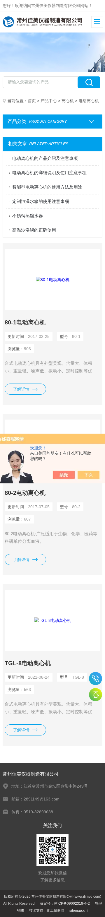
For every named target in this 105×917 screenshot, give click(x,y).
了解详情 (21, 389)
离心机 (68, 100)
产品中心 (49, 100)
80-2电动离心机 (25, 493)
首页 (32, 100)
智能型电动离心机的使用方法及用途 (47, 186)
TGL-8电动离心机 (28, 663)
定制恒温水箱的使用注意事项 (40, 201)
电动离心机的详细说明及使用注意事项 (49, 172)
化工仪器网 (55, 911)
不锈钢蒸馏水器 (27, 215)
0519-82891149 (95, 678)
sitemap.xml (78, 911)
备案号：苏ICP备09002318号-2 (65, 903)
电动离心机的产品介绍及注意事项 (45, 158)
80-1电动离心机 (25, 322)
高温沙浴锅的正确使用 (34, 229)
